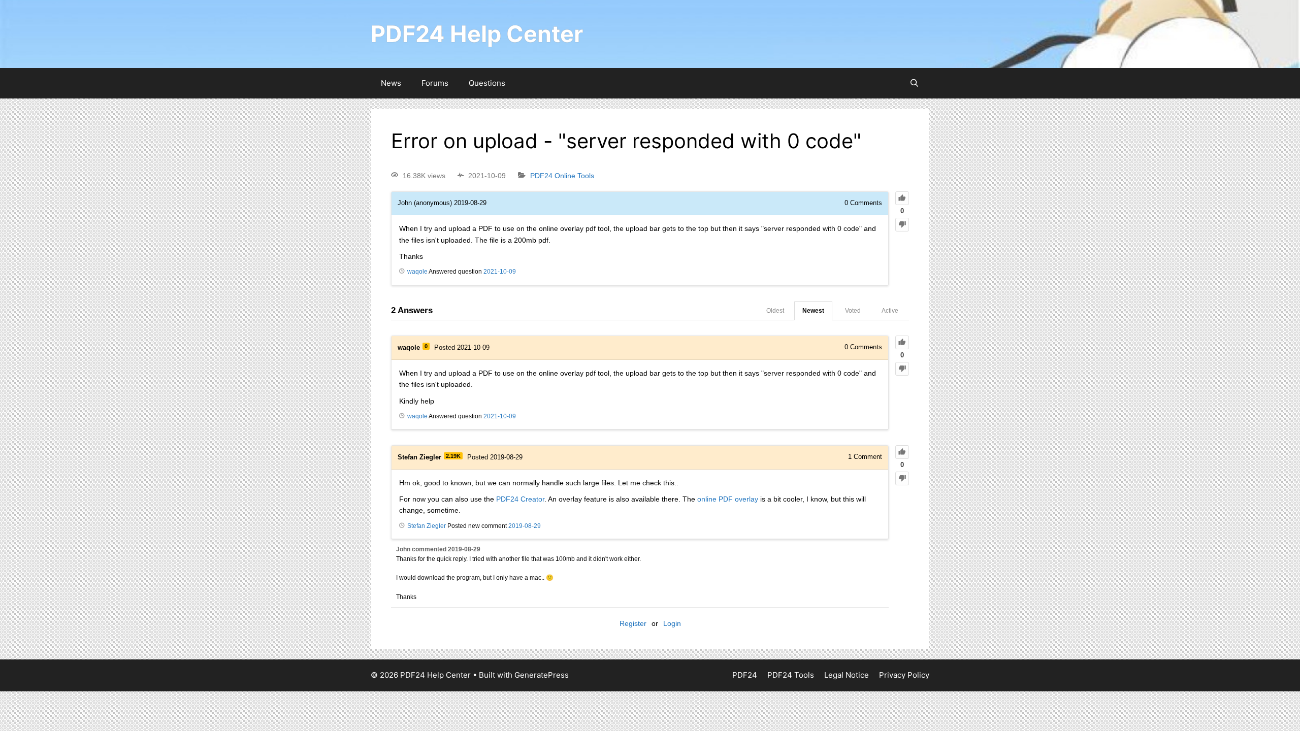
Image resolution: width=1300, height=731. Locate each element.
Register (633, 623)
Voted (853, 310)
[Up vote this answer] (902, 342)
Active (890, 310)
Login (672, 623)
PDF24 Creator (520, 499)
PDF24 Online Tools (562, 176)
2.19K (453, 456)
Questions (487, 83)
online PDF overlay (727, 499)
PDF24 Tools (790, 675)
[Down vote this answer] (902, 369)
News (391, 83)
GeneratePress (541, 675)
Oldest (775, 310)
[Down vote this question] (902, 224)
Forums (434, 83)
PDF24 (744, 675)
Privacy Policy (904, 675)
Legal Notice (846, 675)
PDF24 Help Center (477, 34)
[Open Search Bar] (914, 83)
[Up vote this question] (902, 198)
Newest (813, 310)
